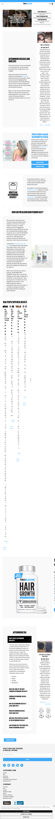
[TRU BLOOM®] (27, 3)
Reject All (26, 817)
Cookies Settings (26, 811)
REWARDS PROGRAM (7, 791)
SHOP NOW (40, 162)
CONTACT (5, 790)
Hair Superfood (42, 147)
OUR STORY (5, 787)
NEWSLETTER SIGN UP (7, 798)
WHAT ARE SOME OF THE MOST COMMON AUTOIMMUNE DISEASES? (18, 690)
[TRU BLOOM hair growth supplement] (27, 587)
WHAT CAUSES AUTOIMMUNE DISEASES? (16, 640)
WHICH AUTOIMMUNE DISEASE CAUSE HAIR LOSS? (17, 712)
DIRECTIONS (5, 776)
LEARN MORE (40, 166)
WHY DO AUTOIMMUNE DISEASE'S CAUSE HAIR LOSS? (17, 705)
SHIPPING (5, 773)
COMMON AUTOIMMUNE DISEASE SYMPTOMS (17, 698)
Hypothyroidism (31, 197)
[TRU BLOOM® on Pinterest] (21, 765)
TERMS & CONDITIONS (7, 795)
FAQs (4, 774)
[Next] (29, 379)
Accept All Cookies (26, 814)
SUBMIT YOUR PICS (7, 781)
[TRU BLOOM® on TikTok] (13, 765)
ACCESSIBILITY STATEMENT (8, 796)
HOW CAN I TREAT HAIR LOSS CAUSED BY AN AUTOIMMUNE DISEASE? (18, 719)
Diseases (24, 76)
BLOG (4, 788)
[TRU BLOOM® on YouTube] (17, 765)
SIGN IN (4, 793)
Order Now (10, 740)
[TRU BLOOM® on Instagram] (8, 765)
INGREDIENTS (5, 778)
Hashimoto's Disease (32, 190)
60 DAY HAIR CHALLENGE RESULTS (10, 779)
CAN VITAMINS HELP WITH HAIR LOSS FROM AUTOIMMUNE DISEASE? (18, 727)
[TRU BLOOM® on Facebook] (4, 765)
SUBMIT (27, 759)
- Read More (47, 125)
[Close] (53, 806)
